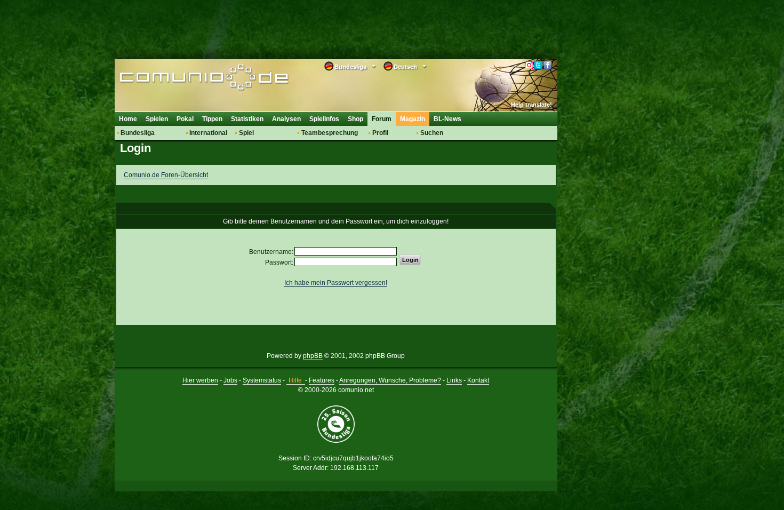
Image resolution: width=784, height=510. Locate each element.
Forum (381, 119)
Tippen (212, 119)
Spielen (157, 119)
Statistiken (247, 119)
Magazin (412, 119)
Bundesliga (138, 133)
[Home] (188, 78)
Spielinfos (324, 119)
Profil (380, 133)
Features (321, 380)
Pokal (185, 119)
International (208, 133)
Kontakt (478, 380)
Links (454, 380)
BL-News (447, 119)
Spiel (246, 133)
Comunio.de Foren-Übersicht (166, 175)
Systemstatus (262, 380)
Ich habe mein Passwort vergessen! (335, 282)
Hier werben (200, 380)
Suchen (431, 133)
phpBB (313, 356)
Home (128, 119)
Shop (355, 119)
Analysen (286, 119)
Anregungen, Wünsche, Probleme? (390, 380)
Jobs (230, 380)
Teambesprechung (329, 133)
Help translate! (531, 104)
